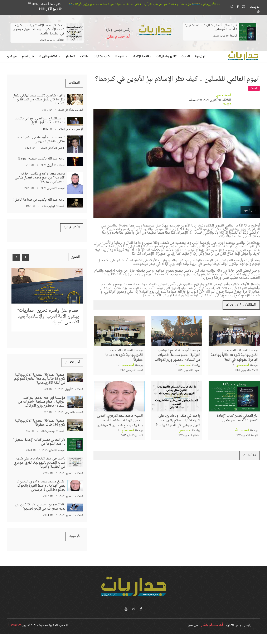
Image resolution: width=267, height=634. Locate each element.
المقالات (74, 83)
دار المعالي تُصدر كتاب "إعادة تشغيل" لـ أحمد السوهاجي (211, 27)
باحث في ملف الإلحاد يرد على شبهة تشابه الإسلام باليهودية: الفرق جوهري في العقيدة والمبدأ (38, 29)
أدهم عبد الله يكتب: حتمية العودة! (41, 159)
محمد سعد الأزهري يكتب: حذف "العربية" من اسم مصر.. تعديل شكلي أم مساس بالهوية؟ (40, 178)
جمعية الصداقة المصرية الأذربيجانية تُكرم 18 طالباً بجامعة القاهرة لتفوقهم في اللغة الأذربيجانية (234, 357)
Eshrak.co (14, 625)
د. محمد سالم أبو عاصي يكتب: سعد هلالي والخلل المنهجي (40, 139)
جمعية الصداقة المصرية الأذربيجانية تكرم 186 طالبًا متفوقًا (70, 4)
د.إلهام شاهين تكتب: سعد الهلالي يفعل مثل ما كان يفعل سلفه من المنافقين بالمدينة (39, 99)
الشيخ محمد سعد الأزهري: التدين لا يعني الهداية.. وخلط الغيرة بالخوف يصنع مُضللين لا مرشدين (120, 420)
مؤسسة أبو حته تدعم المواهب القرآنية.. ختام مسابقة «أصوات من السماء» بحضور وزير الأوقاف (175, 4)
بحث (253, 7)
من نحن (193, 625)
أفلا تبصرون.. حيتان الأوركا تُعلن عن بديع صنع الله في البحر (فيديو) (40, 506)
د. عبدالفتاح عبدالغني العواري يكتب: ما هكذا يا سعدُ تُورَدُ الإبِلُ (40, 120)
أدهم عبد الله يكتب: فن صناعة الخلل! (39, 200)
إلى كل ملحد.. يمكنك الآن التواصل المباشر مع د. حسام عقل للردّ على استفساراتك (49, 308)
